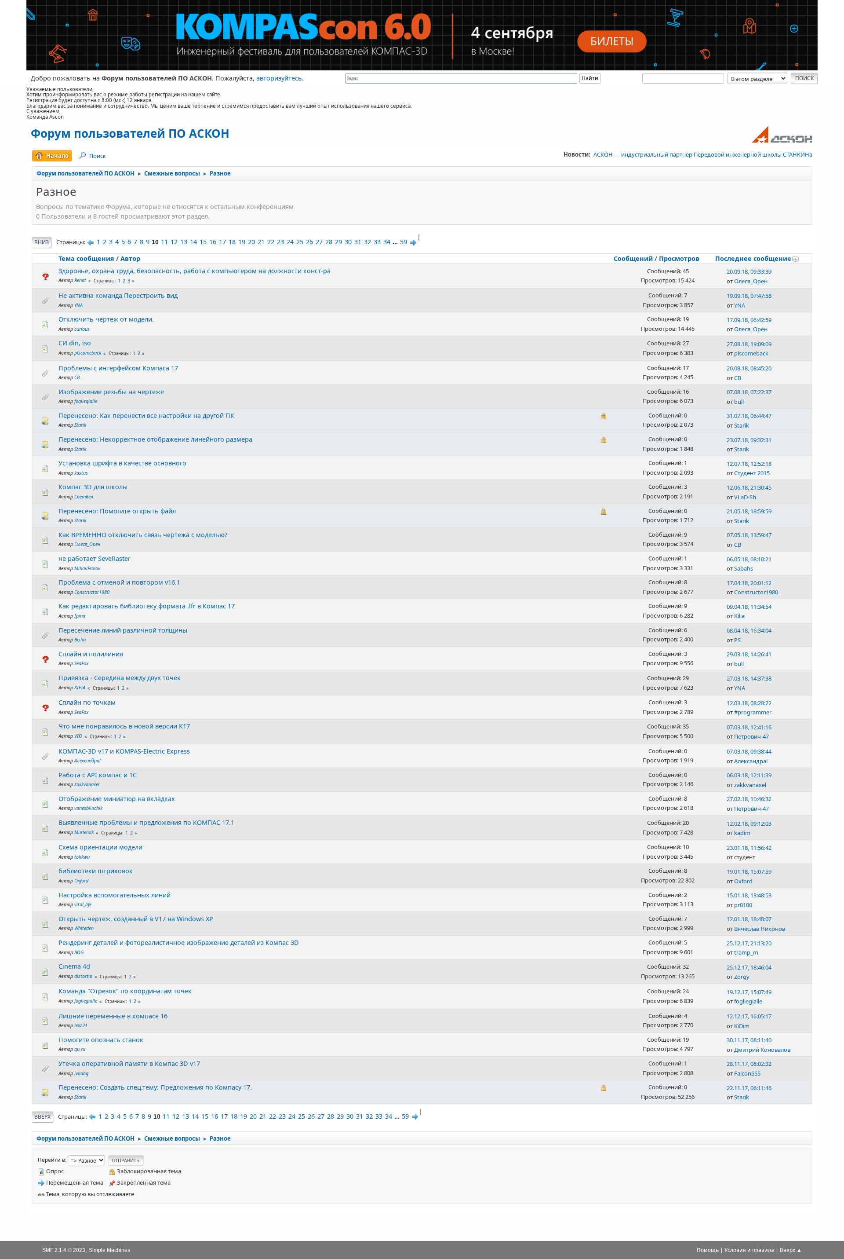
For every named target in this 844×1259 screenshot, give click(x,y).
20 (251, 242)
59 (403, 242)
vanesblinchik (88, 808)
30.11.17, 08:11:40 (749, 1040)
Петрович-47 (751, 736)
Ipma (79, 615)
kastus (81, 472)
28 (328, 242)
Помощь (708, 1250)
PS (737, 640)
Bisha (80, 639)
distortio (83, 976)
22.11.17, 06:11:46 (749, 1088)
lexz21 (80, 1025)
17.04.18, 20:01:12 (749, 583)
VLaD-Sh (745, 497)
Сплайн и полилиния (90, 654)
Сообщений (633, 258)
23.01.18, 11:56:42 (749, 848)
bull (739, 402)
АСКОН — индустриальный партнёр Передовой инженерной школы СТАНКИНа (702, 154)
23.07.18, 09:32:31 (749, 440)
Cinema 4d (74, 966)
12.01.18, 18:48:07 (749, 919)
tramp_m (746, 952)
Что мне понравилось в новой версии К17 (124, 726)
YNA (78, 305)
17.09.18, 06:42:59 (749, 320)
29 (338, 242)
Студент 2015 (752, 473)
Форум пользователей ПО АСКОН (130, 133)
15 (203, 242)
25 (299, 242)
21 (261, 242)
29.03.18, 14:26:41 (749, 654)
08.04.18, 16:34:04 (749, 630)
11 (164, 242)
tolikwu (82, 856)
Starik (80, 424)
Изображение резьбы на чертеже (111, 392)
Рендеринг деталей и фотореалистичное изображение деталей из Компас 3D (178, 942)
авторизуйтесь (279, 78)
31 (357, 242)
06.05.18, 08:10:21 (749, 559)
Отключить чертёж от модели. (106, 319)
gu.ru (79, 1049)
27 (319, 242)
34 (386, 242)
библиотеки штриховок (95, 871)
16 (212, 242)
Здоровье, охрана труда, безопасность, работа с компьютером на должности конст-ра (194, 271)
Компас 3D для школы (92, 487)
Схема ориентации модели (100, 847)
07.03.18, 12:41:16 (749, 727)
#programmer (752, 712)
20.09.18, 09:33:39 (749, 271)
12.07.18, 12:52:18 (749, 464)
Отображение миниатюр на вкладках (116, 798)
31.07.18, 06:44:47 (749, 416)
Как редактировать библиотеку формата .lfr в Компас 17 (146, 606)
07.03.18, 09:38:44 (749, 751)
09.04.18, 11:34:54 (749, 607)
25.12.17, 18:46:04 (749, 967)
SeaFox (81, 663)
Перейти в (51, 1160)
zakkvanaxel (86, 784)
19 (241, 242)
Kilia (739, 616)
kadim (742, 833)
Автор (130, 258)
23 (280, 242)
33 (377, 242)
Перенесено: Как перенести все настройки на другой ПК (146, 415)
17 (222, 242)
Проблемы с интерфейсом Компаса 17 (118, 368)
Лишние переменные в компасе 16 (112, 1016)
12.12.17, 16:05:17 (749, 1016)
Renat (80, 280)
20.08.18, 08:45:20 (749, 368)
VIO (78, 735)
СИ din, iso (74, 343)
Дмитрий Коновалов (762, 1050)
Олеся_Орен (751, 281)
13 (183, 242)
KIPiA (79, 687)
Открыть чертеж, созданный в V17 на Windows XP (135, 919)
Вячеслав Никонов (759, 929)
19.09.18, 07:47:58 (749, 296)
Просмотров (679, 258)
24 (290, 242)
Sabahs (743, 568)
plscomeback (87, 352)
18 (232, 242)
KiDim (741, 1026)
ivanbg (81, 1073)
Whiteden (84, 928)
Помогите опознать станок (100, 1040)
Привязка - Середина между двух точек (119, 677)
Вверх (42, 1116)
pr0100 (743, 905)
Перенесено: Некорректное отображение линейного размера (155, 439)
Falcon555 (747, 1073)
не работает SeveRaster (94, 558)
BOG (79, 952)
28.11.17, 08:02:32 (749, 1064)
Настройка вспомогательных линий (114, 895)
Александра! (87, 760)
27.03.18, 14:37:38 (749, 678)
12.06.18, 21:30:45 (749, 487)
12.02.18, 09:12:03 (749, 823)
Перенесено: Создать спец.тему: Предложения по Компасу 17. (155, 1087)
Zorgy (741, 977)
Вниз (41, 242)
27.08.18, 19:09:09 (749, 344)
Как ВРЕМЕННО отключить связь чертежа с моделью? (142, 535)
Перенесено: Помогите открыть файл (117, 511)
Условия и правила (749, 1250)
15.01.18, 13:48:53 (749, 895)
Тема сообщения (86, 258)
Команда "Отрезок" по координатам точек (125, 991)
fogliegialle (85, 401)
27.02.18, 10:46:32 (749, 799)
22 (270, 242)
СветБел (83, 496)
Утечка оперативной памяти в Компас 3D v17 (129, 1063)
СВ (77, 377)
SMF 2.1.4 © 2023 (63, 1250)
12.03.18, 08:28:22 (749, 703)
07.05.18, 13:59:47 (749, 535)
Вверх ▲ (791, 1250)
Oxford (81, 880)
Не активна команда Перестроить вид (118, 295)
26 (309, 242)
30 (348, 242)
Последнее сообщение (753, 258)
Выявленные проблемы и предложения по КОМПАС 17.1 (146, 822)
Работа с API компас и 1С (97, 775)
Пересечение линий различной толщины (122, 630)
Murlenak (84, 832)
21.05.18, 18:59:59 (749, 511)
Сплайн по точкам (87, 702)
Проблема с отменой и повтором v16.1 (119, 582)
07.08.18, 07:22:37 (749, 392)
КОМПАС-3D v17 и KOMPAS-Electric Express (124, 751)
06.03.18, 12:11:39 (749, 775)
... (396, 242)
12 (174, 242)
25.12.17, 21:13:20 (749, 943)
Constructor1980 (91, 592)
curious (82, 329)
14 (193, 242)
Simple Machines (109, 1250)
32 (367, 242)
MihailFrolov (87, 568)
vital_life (82, 904)
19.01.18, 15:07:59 (749, 871)
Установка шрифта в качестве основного (122, 463)
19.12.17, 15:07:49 (749, 992)
